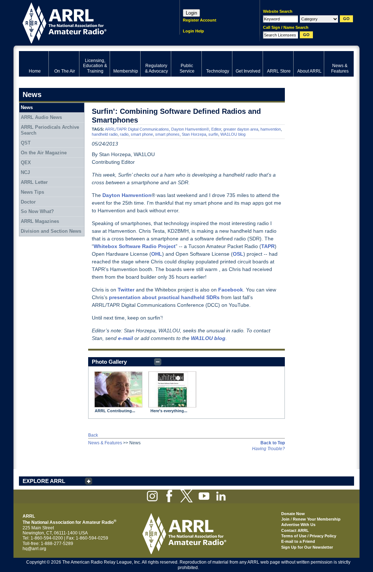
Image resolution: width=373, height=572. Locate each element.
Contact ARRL (295, 530)
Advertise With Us (298, 524)
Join (285, 519)
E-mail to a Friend (298, 541)
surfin (213, 134)
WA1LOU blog (233, 134)
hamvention (270, 129)
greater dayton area (240, 129)
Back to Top (272, 442)
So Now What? (37, 211)
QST (26, 143)
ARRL (90, 22)
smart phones (167, 134)
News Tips (32, 192)
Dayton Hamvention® (190, 129)
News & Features (105, 442)
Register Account (199, 20)
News (27, 107)
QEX (26, 162)
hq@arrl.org (34, 548)
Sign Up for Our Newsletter (307, 547)
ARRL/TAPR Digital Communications (137, 129)
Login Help (193, 31)
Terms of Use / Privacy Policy (308, 536)
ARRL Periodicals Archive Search (50, 130)
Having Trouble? (268, 448)
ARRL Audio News (41, 117)
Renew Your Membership (317, 519)
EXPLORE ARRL (44, 481)
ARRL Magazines (40, 221)
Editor (216, 129)
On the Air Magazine (44, 152)
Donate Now (293, 513)
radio (124, 134)
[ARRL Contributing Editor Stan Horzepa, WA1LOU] (118, 389)
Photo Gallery (109, 362)
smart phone (142, 134)
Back (93, 435)
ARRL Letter (34, 182)
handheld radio (105, 134)
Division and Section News (51, 231)
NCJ (25, 172)
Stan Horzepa (194, 134)
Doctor (28, 202)
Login (191, 13)
